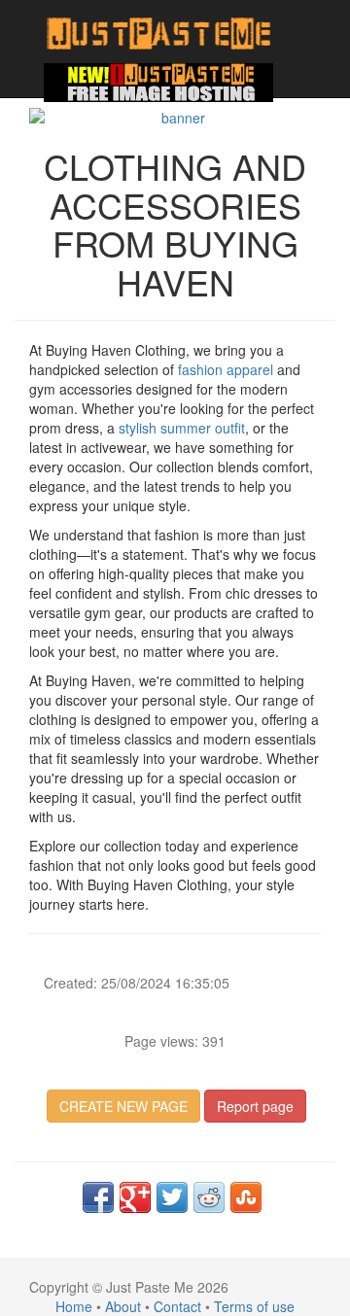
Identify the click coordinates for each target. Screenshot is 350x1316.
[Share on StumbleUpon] (246, 1197)
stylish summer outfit (182, 427)
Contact (177, 1306)
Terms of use (254, 1306)
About (123, 1306)
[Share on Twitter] (172, 1197)
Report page (255, 1106)
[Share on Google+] (135, 1197)
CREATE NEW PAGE (123, 1106)
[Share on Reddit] (209, 1197)
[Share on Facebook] (98, 1197)
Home (73, 1306)
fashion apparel (225, 369)
